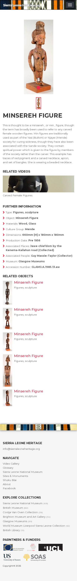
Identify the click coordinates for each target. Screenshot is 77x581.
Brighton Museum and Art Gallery (26, 516)
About (7, 484)
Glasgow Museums (17, 521)
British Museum (15, 507)
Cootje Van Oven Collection (23, 512)
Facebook (9, 488)
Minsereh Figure (28, 282)
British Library (13, 530)
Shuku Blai (9, 480)
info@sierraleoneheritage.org (21, 448)
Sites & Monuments (15, 475)
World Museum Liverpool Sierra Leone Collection (36, 525)
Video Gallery (11, 463)
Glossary (8, 467)
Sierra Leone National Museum (22, 471)
